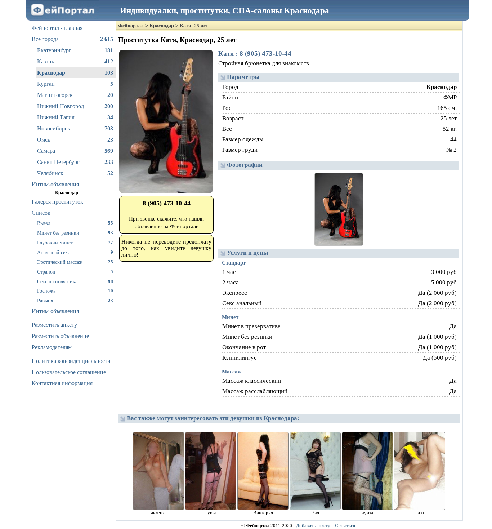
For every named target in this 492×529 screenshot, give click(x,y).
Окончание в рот (244, 347)
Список (41, 213)
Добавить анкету (313, 525)
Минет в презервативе (251, 326)
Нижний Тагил (75, 117)
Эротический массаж (75, 262)
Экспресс (234, 292)
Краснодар (75, 73)
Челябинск (75, 173)
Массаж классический (251, 380)
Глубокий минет (75, 242)
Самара (75, 151)
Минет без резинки (75, 233)
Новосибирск (75, 128)
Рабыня (75, 300)
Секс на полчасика (75, 281)
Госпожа (75, 291)
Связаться (345, 525)
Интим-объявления (55, 184)
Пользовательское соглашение (69, 372)
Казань (75, 61)
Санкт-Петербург (75, 162)
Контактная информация (62, 383)
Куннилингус (239, 357)
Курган (75, 84)
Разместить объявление (60, 336)
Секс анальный (241, 303)
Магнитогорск (75, 95)
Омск (75, 140)
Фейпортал (131, 25)
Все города (72, 39)
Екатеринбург (75, 50)
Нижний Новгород (75, 106)
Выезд (75, 223)
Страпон (75, 272)
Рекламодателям (52, 347)
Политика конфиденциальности (71, 361)
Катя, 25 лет (194, 25)
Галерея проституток (57, 202)
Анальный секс (75, 252)
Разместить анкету (54, 325)
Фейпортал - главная (57, 28)
